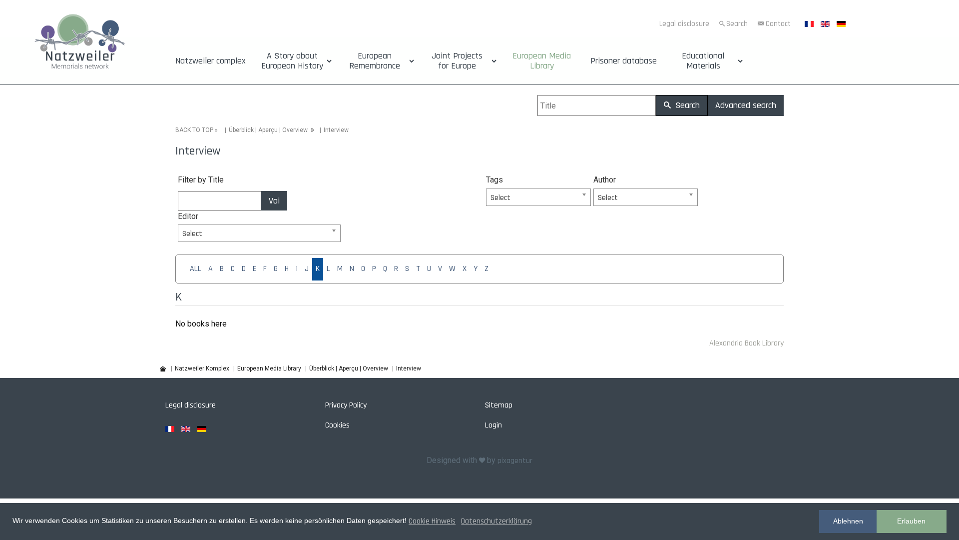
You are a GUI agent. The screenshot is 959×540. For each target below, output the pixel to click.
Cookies (337, 425)
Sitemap (498, 405)
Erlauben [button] (911, 521)
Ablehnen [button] (848, 521)
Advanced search (745, 105)
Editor (188, 216)
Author (604, 179)
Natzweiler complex (210, 61)
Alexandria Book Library (746, 343)
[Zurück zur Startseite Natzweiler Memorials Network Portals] (79, 43)
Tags (494, 179)
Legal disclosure (684, 23)
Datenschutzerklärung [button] (496, 521)
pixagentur (514, 461)
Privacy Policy (346, 405)
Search (737, 23)
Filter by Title (201, 179)
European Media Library (541, 61)
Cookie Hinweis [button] (432, 521)
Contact (778, 23)
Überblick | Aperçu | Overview (268, 130)
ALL (195, 269)
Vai (274, 200)
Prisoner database (623, 61)
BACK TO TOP (194, 130)
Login (493, 425)
